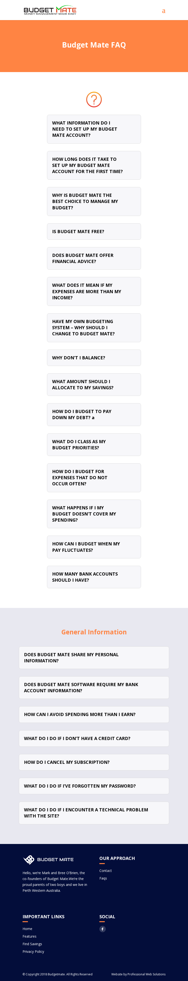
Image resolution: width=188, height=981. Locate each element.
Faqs (103, 878)
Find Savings (32, 944)
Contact (105, 870)
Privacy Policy (33, 951)
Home (27, 928)
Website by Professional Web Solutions (138, 974)
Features (29, 936)
